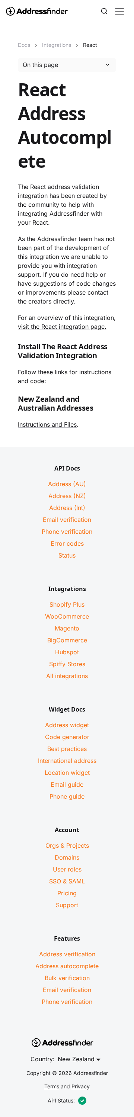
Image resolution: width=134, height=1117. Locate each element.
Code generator (67, 737)
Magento (67, 628)
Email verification (67, 519)
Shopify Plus (67, 604)
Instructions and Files (47, 424)
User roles (67, 869)
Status (67, 555)
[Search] (104, 11)
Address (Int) (67, 507)
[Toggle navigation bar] (119, 11)
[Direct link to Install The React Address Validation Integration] (12, 352)
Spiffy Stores (67, 664)
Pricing (67, 893)
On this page (40, 64)
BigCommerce (67, 640)
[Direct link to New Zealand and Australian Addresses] (12, 405)
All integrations (67, 676)
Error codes (67, 543)
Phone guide (67, 796)
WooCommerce (67, 616)
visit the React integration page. (62, 326)
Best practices (67, 748)
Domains (67, 857)
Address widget (67, 725)
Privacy (80, 1086)
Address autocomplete (67, 966)
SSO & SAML (67, 881)
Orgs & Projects (67, 845)
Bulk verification (67, 978)
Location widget (67, 772)
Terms (51, 1086)
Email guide (67, 784)
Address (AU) (67, 484)
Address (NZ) (67, 496)
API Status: (61, 1100)
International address (67, 760)
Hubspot (67, 652)
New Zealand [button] (76, 1059)
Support (67, 905)
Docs (24, 45)
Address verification (67, 954)
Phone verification (67, 531)
